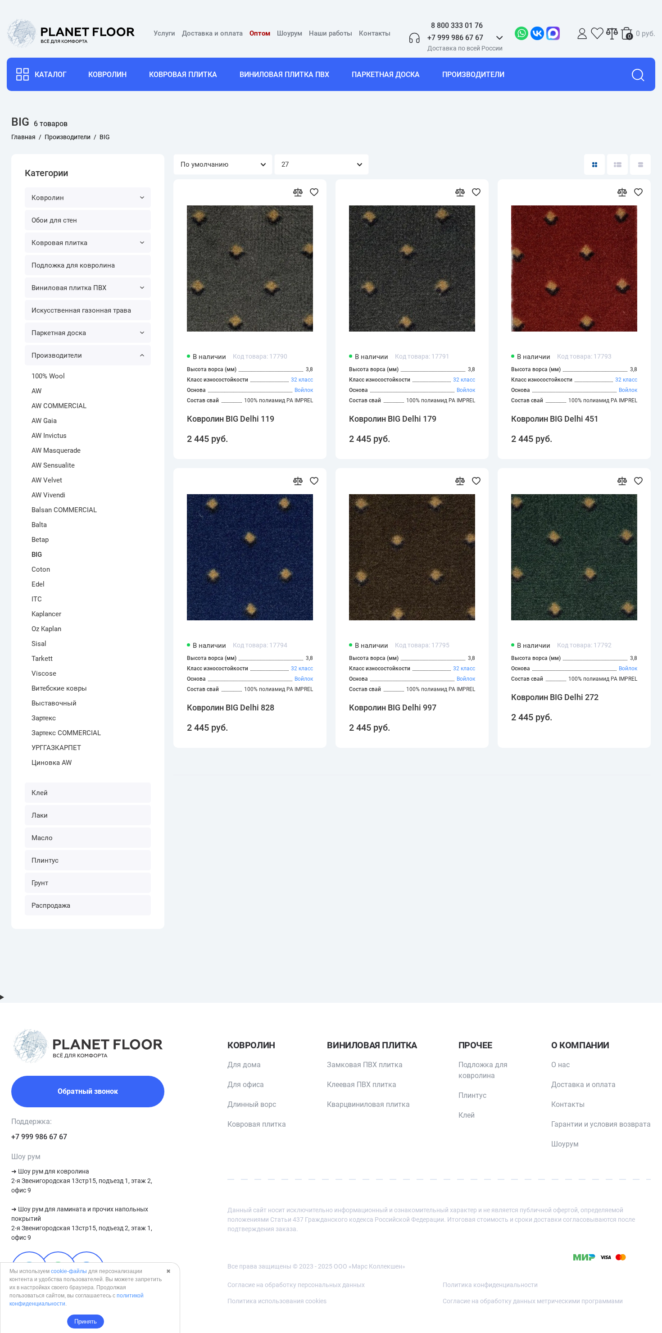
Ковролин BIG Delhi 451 (555, 418)
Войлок (304, 390)
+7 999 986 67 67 (39, 1137)
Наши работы (330, 33)
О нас (560, 1064)
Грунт (40, 883)
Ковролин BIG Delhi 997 (392, 707)
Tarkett (42, 659)
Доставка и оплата (212, 33)
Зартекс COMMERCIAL (66, 733)
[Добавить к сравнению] (298, 192)
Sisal (39, 644)
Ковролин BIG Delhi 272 (555, 697)
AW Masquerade (56, 450)
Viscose (44, 673)
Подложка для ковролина (73, 265)
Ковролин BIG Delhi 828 (230, 707)
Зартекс (44, 718)
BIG (37, 554)
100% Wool (48, 376)
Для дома (244, 1064)
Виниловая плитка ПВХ (284, 74)
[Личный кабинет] (582, 33)
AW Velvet (47, 480)
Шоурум (289, 33)
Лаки (40, 815)
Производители (473, 74)
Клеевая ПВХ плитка (361, 1084)
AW (36, 391)
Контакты (374, 33)
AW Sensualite (53, 465)
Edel (38, 584)
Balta (39, 525)
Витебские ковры (59, 688)
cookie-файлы (69, 1271)
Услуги (164, 33)
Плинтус (45, 860)
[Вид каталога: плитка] (594, 164)
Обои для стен (54, 220)
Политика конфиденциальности (490, 1284)
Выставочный (54, 703)
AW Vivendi (48, 495)
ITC (37, 599)
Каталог (51, 74)
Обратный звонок (88, 1091)
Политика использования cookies (276, 1301)
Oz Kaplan (46, 629)
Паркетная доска (386, 74)
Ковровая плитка (183, 74)
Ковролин (107, 74)
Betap (40, 540)
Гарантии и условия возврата (601, 1124)
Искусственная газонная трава (81, 310)
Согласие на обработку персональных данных (296, 1284)
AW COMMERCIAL (59, 406)
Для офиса (245, 1084)
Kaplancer (46, 614)
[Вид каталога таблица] (640, 164)
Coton (41, 569)
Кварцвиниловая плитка (368, 1104)
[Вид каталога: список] (617, 164)
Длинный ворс (251, 1104)
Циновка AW (52, 763)
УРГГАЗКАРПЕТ (56, 748)
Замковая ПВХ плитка (365, 1064)
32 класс (302, 380)
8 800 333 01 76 (457, 25)
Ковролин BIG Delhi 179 (392, 418)
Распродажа (51, 905)
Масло (42, 838)
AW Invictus (49, 436)
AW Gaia (44, 421)
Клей (40, 793)
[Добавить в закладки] (314, 192)
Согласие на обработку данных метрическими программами (533, 1301)
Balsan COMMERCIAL (64, 510)
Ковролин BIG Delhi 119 (230, 418)
